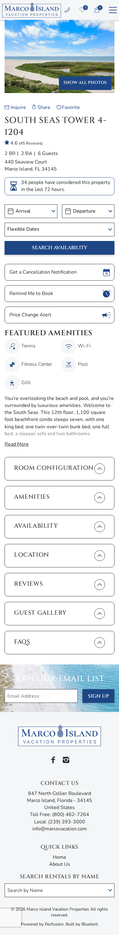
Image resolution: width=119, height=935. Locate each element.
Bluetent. (90, 924)
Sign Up (98, 696)
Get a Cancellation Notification (43, 272)
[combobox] (59, 890)
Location (31, 555)
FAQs (22, 642)
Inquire (18, 107)
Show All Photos (85, 82)
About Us (59, 864)
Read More (17, 444)
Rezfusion (54, 924)
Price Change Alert (30, 314)
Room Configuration (54, 468)
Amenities (31, 497)
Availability (36, 526)
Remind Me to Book (31, 293)
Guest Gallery (40, 613)
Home (59, 857)
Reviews (28, 584)
